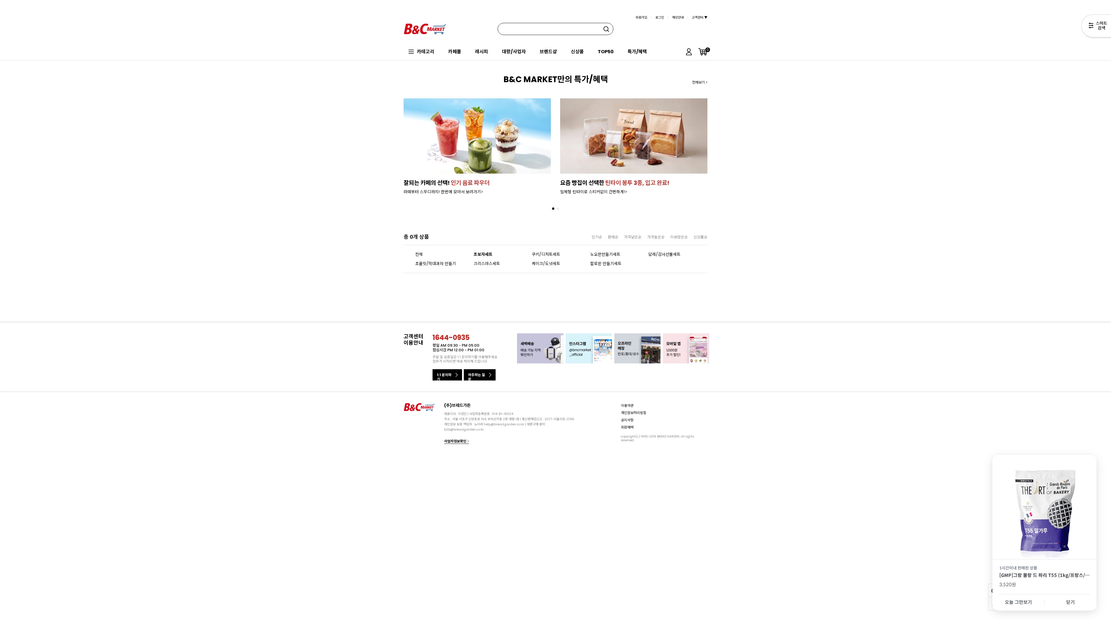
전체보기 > (699, 82)
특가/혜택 (637, 51)
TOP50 (606, 51)
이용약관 (627, 405)
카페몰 (454, 51)
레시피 (481, 51)
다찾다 (1096, 26)
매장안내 (678, 17)
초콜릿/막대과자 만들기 (435, 263)
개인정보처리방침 (633, 412)
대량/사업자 (514, 51)
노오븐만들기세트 (605, 254)
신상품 (577, 51)
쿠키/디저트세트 (546, 254)
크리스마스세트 (487, 263)
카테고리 (425, 51)
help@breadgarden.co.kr (504, 424)
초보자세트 (483, 254)
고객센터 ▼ (699, 17)
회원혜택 (627, 427)
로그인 (659, 17)
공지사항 (627, 420)
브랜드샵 (548, 51)
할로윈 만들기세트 (605, 263)
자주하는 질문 (476, 376)
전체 (419, 254)
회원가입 (641, 17)
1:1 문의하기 (444, 376)
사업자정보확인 (455, 441)
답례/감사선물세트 (664, 254)
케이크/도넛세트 (546, 263)
